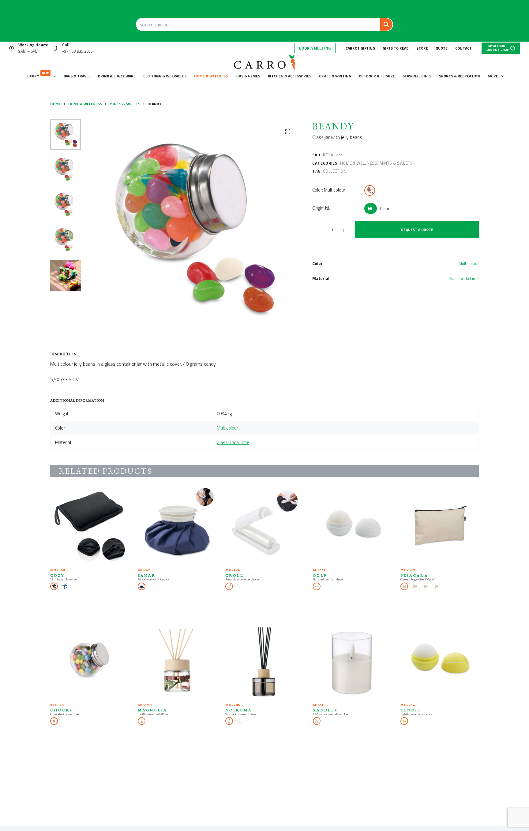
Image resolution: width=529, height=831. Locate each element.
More (493, 76)
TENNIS (410, 710)
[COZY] (89, 525)
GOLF (320, 575)
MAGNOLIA (152, 710)
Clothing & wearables (164, 76)
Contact (463, 48)
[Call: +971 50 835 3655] (55, 48)
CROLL (234, 575)
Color (328, 189)
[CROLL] (264, 525)
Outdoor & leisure (377, 76)
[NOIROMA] (264, 660)
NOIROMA (238, 710)
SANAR (147, 575)
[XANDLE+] (352, 660)
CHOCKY (61, 710)
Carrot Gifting (360, 48)
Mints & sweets (396, 163)
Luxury (37, 75)
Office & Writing (335, 76)
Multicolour (469, 263)
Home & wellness (211, 76)
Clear (384, 208)
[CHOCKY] (89, 660)
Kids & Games (247, 76)
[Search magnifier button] (386, 24)
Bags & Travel (77, 76)
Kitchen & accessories (289, 76)
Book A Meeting (315, 48)
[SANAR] (177, 525)
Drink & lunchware (117, 76)
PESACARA (414, 575)
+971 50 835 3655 (77, 51)
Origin (321, 207)
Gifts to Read (396, 48)
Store (422, 48)
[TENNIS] (439, 660)
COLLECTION (335, 171)
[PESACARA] (439, 525)
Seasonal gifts (417, 76)
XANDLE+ (325, 710)
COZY (57, 575)
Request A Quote (417, 230)
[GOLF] (352, 525)
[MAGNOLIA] (177, 660)
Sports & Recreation (459, 76)
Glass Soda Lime (463, 278)
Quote (442, 48)
